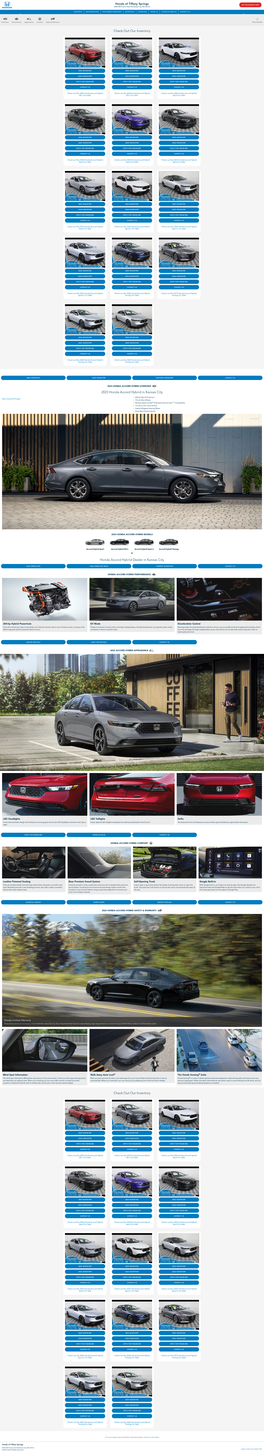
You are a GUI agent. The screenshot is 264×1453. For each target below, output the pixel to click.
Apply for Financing (85, 81)
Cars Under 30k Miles (99, 566)
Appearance (29, 22)
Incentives (129, 12)
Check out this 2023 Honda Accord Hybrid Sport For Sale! (179, 161)
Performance (16, 22)
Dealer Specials (33, 642)
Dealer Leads (245, 1449)
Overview (5, 22)
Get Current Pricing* (11, 399)
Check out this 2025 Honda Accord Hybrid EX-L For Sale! (85, 94)
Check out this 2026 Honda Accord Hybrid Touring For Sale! (132, 294)
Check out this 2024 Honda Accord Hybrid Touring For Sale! (132, 361)
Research (78, 12)
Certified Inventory (164, 378)
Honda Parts (99, 902)
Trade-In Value (99, 835)
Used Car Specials (99, 642)
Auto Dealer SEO (256, 1449)
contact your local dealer (151, 1437)
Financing (142, 12)
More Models (257, 22)
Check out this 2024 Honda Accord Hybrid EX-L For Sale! (132, 94)
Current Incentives (164, 566)
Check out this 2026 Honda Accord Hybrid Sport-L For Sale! (179, 228)
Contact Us (185, 12)
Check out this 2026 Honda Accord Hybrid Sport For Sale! (179, 94)
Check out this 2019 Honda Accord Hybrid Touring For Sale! (179, 294)
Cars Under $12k (33, 566)
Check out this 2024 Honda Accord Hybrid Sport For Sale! (132, 161)
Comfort (40, 22)
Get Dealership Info (250, 5)
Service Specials (164, 902)
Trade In (154, 12)
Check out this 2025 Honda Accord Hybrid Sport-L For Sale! (132, 228)
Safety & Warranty (53, 22)
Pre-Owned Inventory (112, 12)
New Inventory (92, 12)
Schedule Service (168, 12)
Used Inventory (85, 76)
